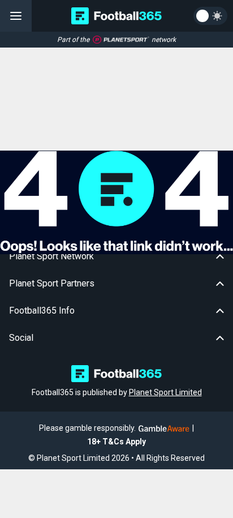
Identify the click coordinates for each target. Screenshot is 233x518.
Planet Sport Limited (165, 392)
